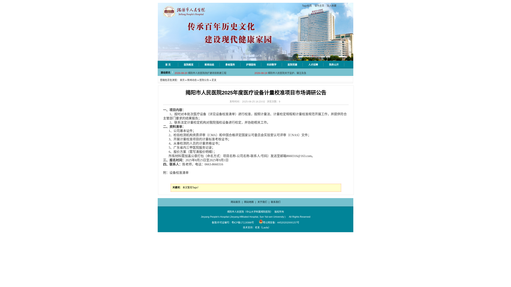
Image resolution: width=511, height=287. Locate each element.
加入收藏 (331, 5)
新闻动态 (192, 80)
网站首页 (235, 202)
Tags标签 (307, 5)
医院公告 (204, 80)
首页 (182, 80)
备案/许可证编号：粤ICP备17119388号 (233, 222)
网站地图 (249, 202)
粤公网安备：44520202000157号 (281, 222)
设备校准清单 (179, 172)
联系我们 (275, 202)
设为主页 (319, 5)
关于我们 (262, 202)
